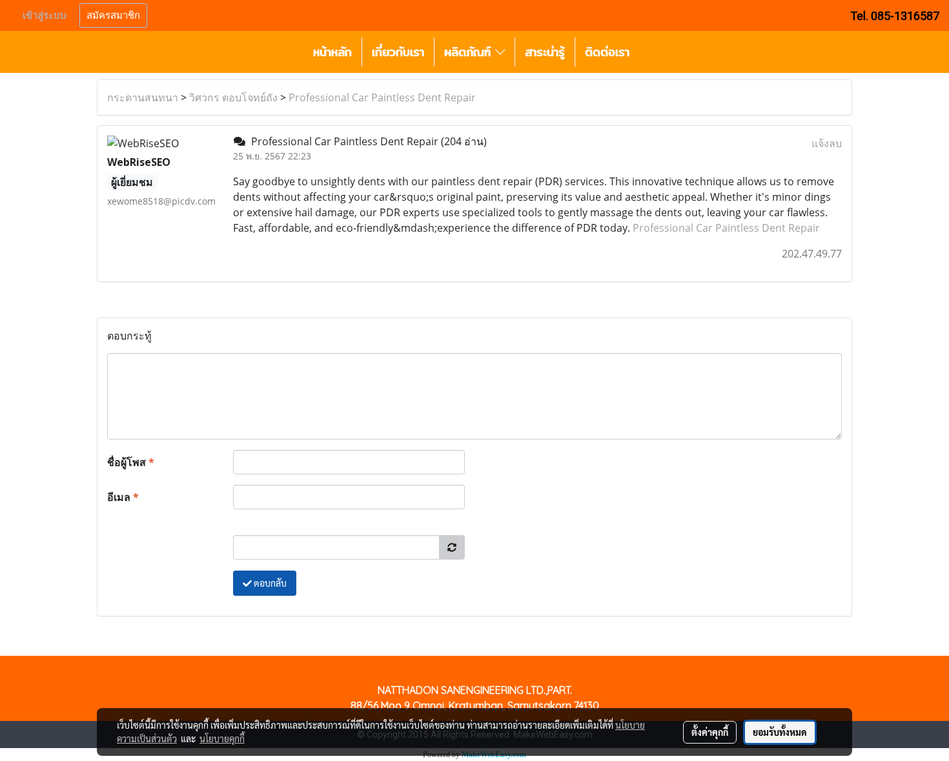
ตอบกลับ (269, 583)
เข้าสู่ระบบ (44, 15)
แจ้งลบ (826, 143)
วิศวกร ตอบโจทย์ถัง (233, 97)
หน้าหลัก (332, 52)
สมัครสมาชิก (113, 15)
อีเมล (123, 497)
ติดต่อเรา (607, 52)
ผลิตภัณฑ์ (469, 52)
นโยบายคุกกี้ (222, 738)
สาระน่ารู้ (545, 52)
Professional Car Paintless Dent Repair (382, 97)
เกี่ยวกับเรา (398, 52)
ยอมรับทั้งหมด (780, 732)
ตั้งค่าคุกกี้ (709, 732)
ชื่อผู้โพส (130, 462)
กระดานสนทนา (142, 97)
